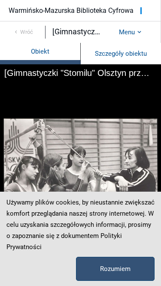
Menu (127, 32)
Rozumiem (115, 269)
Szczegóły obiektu (121, 53)
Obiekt (40, 51)
